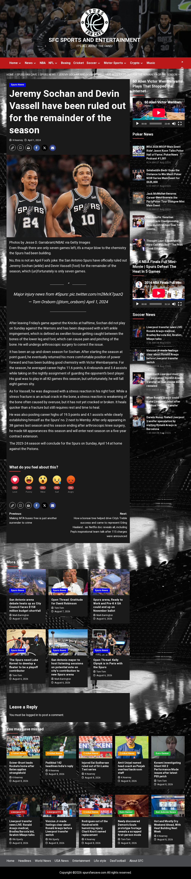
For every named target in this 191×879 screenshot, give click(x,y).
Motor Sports (113, 63)
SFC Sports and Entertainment (94, 40)
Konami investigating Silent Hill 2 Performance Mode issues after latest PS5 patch (167, 769)
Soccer (92, 63)
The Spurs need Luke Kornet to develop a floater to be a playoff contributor (23, 665)
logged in (32, 715)
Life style (100, 861)
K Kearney (18, 140)
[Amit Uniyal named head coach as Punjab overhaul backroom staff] (131, 747)
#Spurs (61, 294)
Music (151, 63)
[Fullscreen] (180, 123)
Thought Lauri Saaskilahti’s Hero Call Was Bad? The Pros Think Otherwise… (164, 245)
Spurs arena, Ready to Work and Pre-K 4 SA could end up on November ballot (108, 605)
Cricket (78, 63)
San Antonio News (166, 812)
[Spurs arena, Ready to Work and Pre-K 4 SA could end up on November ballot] (110, 582)
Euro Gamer (162, 753)
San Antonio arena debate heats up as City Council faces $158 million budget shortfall (25, 605)
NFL (51, 63)
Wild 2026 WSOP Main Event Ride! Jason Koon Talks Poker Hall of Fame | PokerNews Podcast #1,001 (165, 153)
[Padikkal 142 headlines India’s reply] (59, 747)
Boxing (66, 63)
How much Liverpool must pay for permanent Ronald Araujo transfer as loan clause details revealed (165, 380)
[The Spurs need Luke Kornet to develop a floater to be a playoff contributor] (26, 642)
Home (13, 63)
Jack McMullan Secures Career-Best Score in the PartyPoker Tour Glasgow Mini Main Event (165, 200)
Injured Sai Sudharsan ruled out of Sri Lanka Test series (95, 766)
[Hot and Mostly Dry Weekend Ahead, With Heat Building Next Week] (168, 806)
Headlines (24, 861)
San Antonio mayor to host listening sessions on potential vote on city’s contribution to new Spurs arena (67, 667)
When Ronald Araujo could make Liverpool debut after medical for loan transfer (163, 402)
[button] (12, 148)
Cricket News (18, 753)
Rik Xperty (17, 839)
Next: (98, 525)
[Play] (137, 123)
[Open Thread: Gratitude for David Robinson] (68, 582)
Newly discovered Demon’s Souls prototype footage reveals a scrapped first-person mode (129, 828)
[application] (159, 112)
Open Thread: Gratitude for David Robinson (67, 602)
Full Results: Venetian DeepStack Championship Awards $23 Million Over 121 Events (163, 223)
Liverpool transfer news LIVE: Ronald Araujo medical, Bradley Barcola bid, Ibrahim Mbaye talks (164, 333)
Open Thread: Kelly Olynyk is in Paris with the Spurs (108, 663)
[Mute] (174, 123)
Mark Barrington (20, 615)
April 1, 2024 (34, 140)
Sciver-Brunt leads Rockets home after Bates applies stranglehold (21, 768)
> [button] (182, 62)
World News (43, 861)
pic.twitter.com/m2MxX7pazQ (96, 294)
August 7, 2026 (20, 618)
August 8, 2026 (20, 781)
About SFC (136, 861)
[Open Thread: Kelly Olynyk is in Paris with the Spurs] (110, 642)
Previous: (33, 518)
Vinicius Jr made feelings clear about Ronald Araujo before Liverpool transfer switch (162, 356)
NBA (43, 63)
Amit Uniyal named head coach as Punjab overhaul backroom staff (131, 768)
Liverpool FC (18, 812)
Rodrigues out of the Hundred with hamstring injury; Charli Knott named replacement (95, 828)
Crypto (135, 63)
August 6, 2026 (104, 618)
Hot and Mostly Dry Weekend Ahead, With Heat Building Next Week (167, 826)
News (29, 63)
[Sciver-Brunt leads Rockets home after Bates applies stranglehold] (23, 747)
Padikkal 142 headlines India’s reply (59, 764)
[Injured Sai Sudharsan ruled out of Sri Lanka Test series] (95, 747)
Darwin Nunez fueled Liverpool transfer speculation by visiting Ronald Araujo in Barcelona (165, 423)
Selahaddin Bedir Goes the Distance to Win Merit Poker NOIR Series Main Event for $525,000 (163, 176)
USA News (62, 861)
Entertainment (81, 861)
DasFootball (118, 861)
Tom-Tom (59, 608)
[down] (20, 63)
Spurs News (17, 84)
